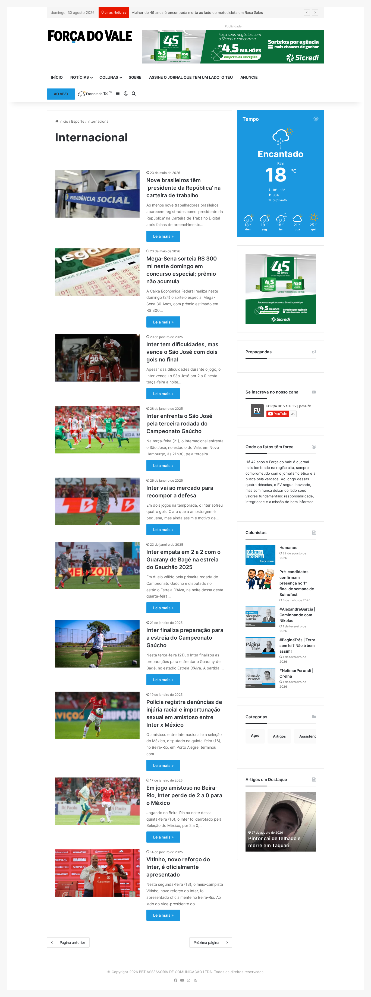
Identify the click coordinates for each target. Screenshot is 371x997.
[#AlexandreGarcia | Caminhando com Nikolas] (260, 617)
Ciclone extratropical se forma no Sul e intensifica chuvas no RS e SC (190, 12)
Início (57, 77)
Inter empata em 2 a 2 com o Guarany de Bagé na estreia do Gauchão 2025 (183, 559)
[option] (281, 822)
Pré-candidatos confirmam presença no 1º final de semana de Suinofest (296, 583)
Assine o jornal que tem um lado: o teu (191, 77)
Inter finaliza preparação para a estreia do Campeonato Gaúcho (184, 638)
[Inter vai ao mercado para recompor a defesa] (97, 501)
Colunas (108, 77)
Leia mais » (163, 236)
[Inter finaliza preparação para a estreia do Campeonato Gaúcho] (97, 643)
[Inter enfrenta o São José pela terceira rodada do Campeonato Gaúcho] (97, 429)
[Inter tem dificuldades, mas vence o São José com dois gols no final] (97, 358)
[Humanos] (260, 555)
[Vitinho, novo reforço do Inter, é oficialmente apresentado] (97, 873)
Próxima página (206, 942)
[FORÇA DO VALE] (90, 36)
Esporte (77, 121)
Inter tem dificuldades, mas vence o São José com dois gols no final (182, 352)
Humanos (288, 547)
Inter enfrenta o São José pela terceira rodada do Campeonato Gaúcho (179, 423)
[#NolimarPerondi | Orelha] (260, 678)
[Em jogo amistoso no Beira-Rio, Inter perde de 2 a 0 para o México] (97, 801)
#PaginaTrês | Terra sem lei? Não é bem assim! (297, 645)
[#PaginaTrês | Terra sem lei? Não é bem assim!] (260, 647)
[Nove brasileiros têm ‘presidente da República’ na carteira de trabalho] (97, 193)
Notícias (79, 77)
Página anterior (72, 942)
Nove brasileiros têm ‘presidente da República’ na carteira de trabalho (183, 188)
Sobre (135, 77)
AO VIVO (61, 94)
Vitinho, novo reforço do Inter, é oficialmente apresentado (178, 867)
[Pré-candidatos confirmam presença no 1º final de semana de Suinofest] (260, 579)
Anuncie (249, 77)
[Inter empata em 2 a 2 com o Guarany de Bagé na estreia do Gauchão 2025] (97, 565)
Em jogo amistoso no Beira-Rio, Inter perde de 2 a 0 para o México (184, 795)
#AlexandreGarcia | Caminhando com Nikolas (297, 615)
